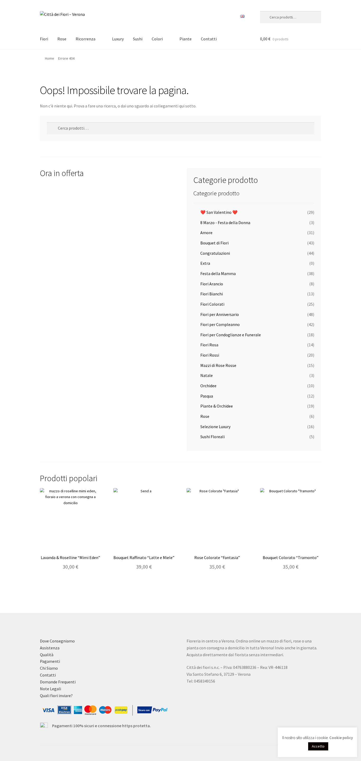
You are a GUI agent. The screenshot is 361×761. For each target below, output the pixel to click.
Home (49, 58)
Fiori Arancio (211, 283)
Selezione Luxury (215, 426)
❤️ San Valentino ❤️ (219, 212)
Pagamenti (50, 661)
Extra (205, 263)
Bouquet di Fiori (214, 242)
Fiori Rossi (209, 355)
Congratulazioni (215, 253)
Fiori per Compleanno (220, 324)
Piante (185, 38)
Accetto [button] (318, 746)
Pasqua (206, 396)
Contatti (209, 38)
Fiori (44, 38)
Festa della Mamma (218, 273)
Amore (206, 232)
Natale (206, 375)
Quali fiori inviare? (56, 695)
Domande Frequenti (58, 681)
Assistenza (49, 647)
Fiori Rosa (209, 344)
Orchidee (208, 385)
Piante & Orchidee (216, 406)
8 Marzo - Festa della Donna (225, 222)
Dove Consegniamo (57, 641)
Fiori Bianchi (211, 293)
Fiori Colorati (212, 304)
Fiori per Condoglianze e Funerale (230, 334)
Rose (61, 38)
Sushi (137, 38)
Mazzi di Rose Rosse (218, 365)
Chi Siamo (49, 668)
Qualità (46, 654)
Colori (157, 38)
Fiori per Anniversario (219, 314)
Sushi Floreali (212, 436)
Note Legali (50, 688)
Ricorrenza (85, 38)
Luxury (118, 38)
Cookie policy (341, 737)
